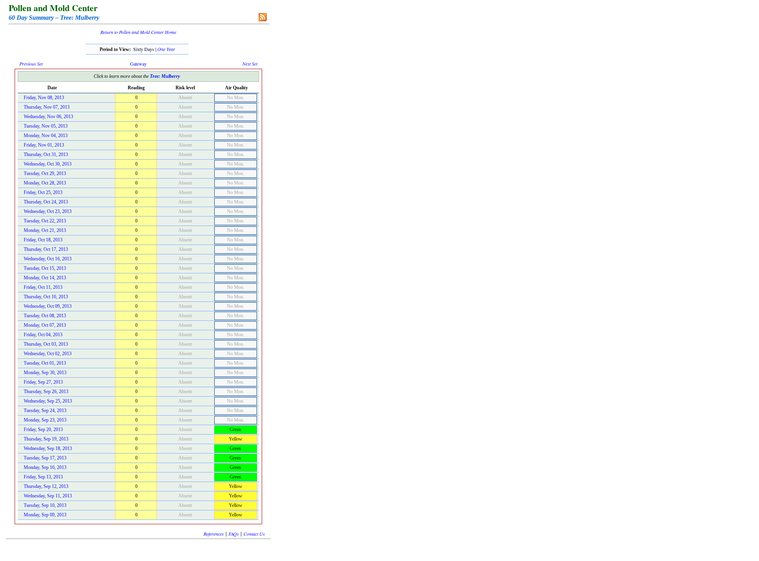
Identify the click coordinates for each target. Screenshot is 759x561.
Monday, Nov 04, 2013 (46, 135)
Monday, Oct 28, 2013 (45, 183)
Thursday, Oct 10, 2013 (46, 296)
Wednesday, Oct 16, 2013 (48, 259)
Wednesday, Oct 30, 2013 (48, 164)
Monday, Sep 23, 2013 (45, 420)
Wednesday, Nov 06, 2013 (48, 116)
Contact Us (254, 534)
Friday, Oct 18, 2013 (43, 240)
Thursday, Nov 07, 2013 (47, 107)
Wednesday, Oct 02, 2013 (48, 353)
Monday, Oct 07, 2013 (45, 325)
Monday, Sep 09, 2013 (45, 515)
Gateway (138, 63)
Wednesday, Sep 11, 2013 (48, 496)
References (214, 534)
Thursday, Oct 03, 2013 (46, 344)
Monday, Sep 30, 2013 (45, 372)
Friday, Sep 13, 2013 (43, 477)
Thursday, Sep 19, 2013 (46, 439)
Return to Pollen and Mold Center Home (138, 32)
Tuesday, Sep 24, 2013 (45, 410)
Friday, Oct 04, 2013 (43, 334)
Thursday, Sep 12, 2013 (46, 486)
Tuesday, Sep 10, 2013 (45, 505)
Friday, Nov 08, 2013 (44, 97)
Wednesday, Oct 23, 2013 (48, 211)
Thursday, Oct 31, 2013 (46, 154)
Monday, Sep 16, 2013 (45, 467)
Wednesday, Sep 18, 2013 (48, 448)
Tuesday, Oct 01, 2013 (45, 363)
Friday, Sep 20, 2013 (43, 429)
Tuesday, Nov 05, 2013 (46, 126)
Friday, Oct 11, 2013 (43, 287)
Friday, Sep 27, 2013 (43, 382)
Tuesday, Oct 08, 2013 (45, 315)
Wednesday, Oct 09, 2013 (48, 306)
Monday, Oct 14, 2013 (45, 277)
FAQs (233, 534)
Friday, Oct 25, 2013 (43, 192)
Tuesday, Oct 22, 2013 (45, 221)
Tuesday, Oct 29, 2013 (45, 173)
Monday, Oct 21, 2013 (45, 230)
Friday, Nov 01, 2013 (44, 145)
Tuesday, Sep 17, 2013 (45, 458)
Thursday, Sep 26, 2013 (46, 391)
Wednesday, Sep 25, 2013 (48, 401)
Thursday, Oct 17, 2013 (46, 249)
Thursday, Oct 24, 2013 (46, 202)
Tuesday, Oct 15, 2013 (45, 268)
